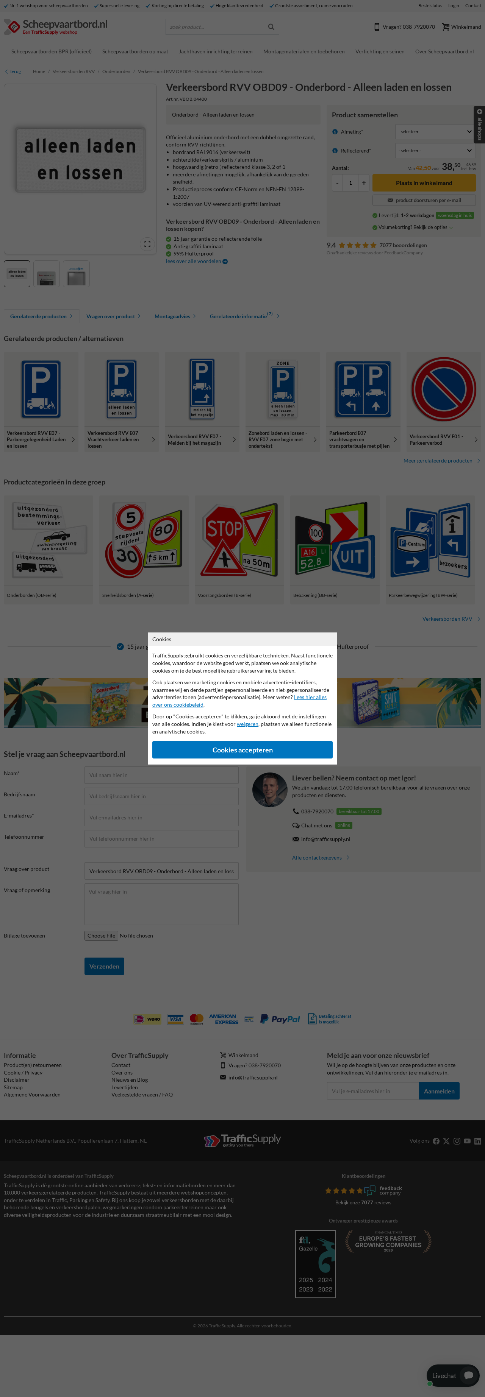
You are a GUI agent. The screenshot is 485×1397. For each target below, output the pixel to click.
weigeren (247, 724)
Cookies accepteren (243, 750)
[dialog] (242, 698)
